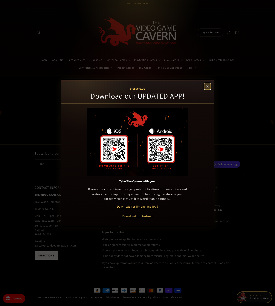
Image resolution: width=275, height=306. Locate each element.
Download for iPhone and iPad (137, 206)
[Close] (207, 86)
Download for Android (137, 216)
